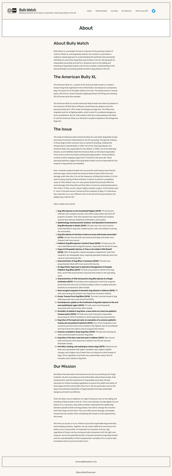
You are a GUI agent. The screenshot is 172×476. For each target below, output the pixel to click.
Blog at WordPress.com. (86, 472)
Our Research (127, 11)
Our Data (114, 11)
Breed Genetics (101, 11)
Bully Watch (27, 10)
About (89, 11)
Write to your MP (142, 11)
